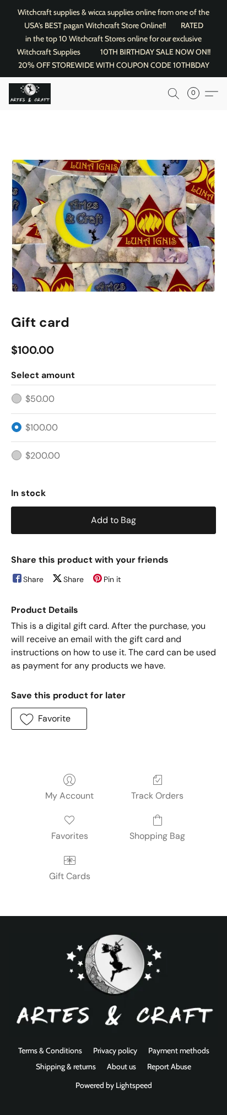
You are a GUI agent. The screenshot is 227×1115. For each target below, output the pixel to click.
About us (121, 1066)
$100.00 (41, 427)
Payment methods (178, 1050)
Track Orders (157, 795)
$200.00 (42, 455)
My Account (69, 795)
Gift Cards (69, 876)
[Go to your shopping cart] (196, 93)
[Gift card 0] (113, 226)
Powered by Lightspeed (113, 1085)
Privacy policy (115, 1050)
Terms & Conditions (50, 1050)
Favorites (69, 836)
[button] (31, 93)
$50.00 (40, 399)
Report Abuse (169, 1066)
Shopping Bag (157, 836)
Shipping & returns (66, 1066)
